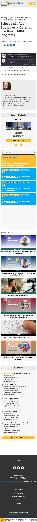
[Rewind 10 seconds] (8, 62)
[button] (16, 145)
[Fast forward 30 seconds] (14, 62)
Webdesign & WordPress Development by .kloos (18, 514)
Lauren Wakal (27, 41)
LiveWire (2, 520)
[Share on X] (8, 45)
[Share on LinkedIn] (5, 45)
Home (3, 17)
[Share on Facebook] (11, 45)
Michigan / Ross (32, 519)
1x (11, 61)
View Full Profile (18, 140)
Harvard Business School (21, 519)
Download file (5, 68)
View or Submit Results (18, 438)
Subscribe (27, 64)
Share (33, 64)
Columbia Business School (7, 519)
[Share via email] (14, 45)
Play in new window (18, 68)
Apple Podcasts (13, 74)
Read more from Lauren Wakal (13, 105)
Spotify (22, 74)
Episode (9, 17)
